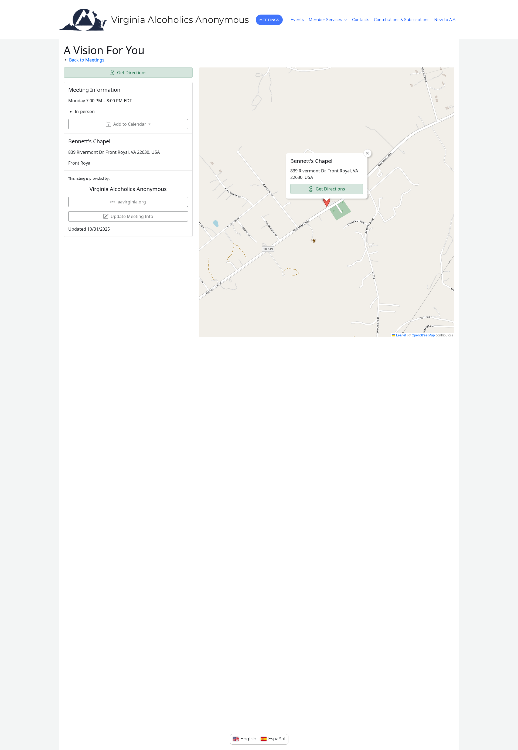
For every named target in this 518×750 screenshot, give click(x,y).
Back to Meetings (86, 60)
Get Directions (131, 73)
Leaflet (400, 335)
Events (297, 19)
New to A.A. (445, 19)
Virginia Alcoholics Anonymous (180, 19)
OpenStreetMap (423, 335)
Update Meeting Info (132, 216)
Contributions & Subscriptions (401, 19)
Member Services (325, 19)
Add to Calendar (129, 124)
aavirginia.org (132, 202)
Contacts (360, 19)
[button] (269, 20)
